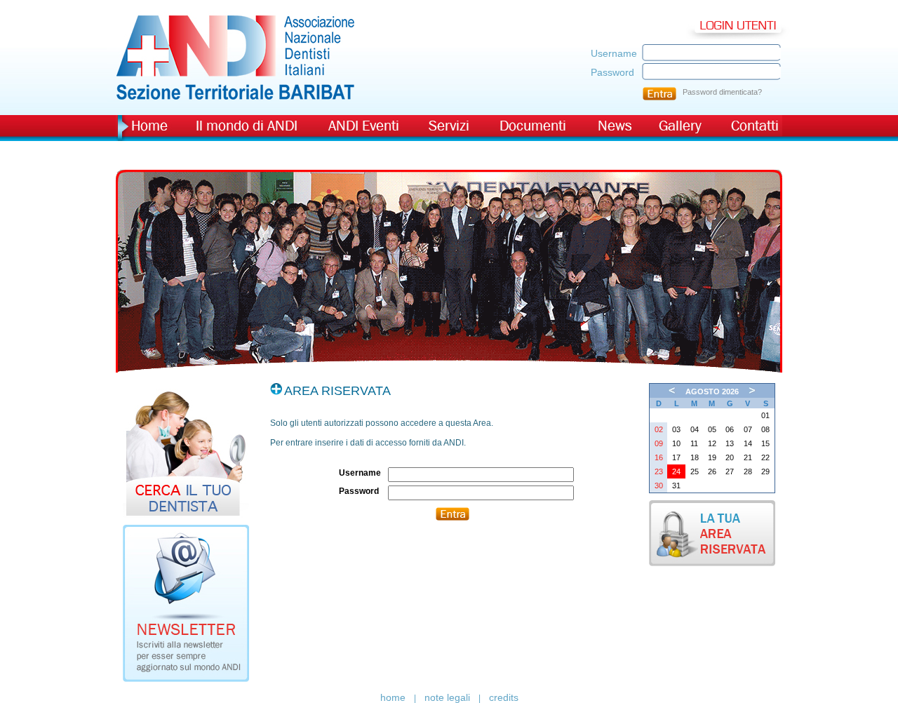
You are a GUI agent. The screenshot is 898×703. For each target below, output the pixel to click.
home (393, 697)
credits (503, 697)
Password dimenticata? (722, 92)
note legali (447, 697)
